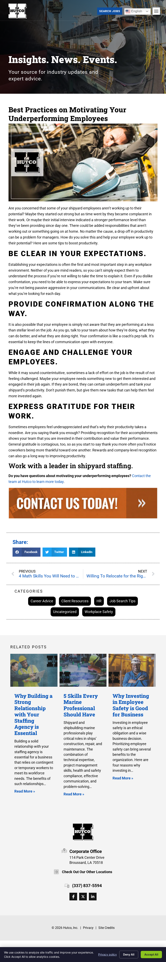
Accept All (151, 954)
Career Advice (42, 601)
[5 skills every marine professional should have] (83, 670)
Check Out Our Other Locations (87, 872)
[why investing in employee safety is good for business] (132, 670)
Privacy (88, 928)
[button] (156, 11)
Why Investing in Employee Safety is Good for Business (131, 705)
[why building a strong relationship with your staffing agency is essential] (33, 670)
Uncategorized (65, 612)
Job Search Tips (122, 601)
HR (99, 601)
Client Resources (74, 601)
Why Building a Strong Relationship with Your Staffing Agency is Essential (33, 714)
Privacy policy (107, 954)
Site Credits (106, 928)
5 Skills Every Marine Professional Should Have (81, 705)
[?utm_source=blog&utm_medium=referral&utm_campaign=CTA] (83, 504)
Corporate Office (85, 851)
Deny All (128, 954)
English (134, 10)
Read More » (24, 791)
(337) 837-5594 (87, 885)
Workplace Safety (99, 612)
